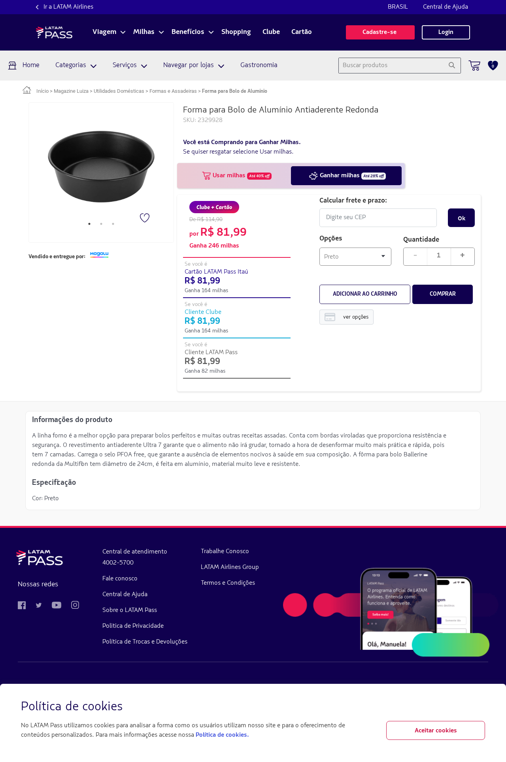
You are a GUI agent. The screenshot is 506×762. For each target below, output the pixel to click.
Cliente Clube (203, 312)
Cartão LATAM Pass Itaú (216, 272)
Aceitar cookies (436, 731)
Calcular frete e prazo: (353, 200)
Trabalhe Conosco (225, 551)
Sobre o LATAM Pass (129, 610)
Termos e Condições (228, 583)
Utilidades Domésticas (119, 91)
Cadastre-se (380, 32)
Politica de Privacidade (133, 626)
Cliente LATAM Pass (211, 352)
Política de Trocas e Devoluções (144, 642)
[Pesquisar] (452, 65)
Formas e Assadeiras (173, 91)
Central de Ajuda (445, 7)
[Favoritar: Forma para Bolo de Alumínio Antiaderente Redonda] (145, 219)
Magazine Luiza (71, 91)
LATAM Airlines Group (230, 567)
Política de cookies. (222, 735)
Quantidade (421, 239)
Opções (330, 238)
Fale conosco (120, 579)
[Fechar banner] (478, 707)
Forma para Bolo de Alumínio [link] (234, 91)
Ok (461, 218)
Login (445, 32)
